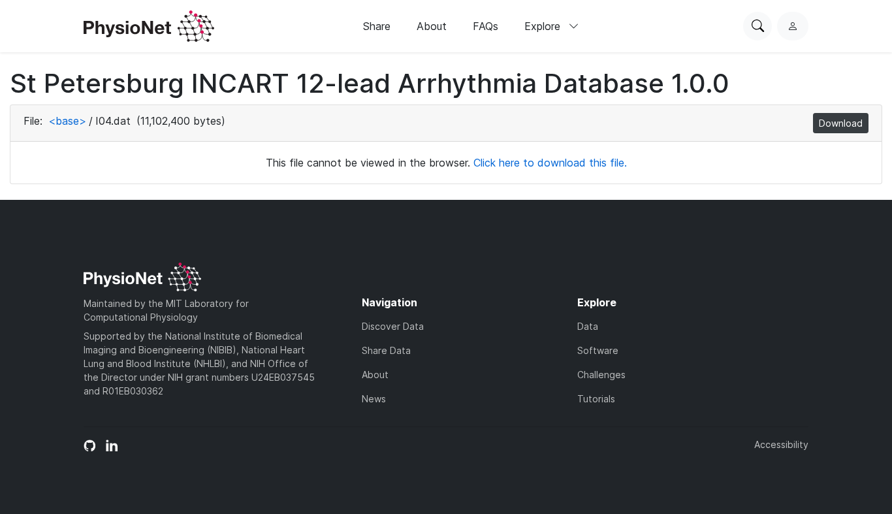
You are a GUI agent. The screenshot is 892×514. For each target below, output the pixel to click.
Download (841, 123)
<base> (67, 120)
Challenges (601, 374)
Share (376, 26)
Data (587, 326)
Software (597, 350)
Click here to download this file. (550, 162)
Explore (544, 26)
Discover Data (393, 326)
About (432, 26)
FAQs (485, 26)
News (374, 398)
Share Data (386, 350)
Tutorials (596, 398)
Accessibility (781, 444)
